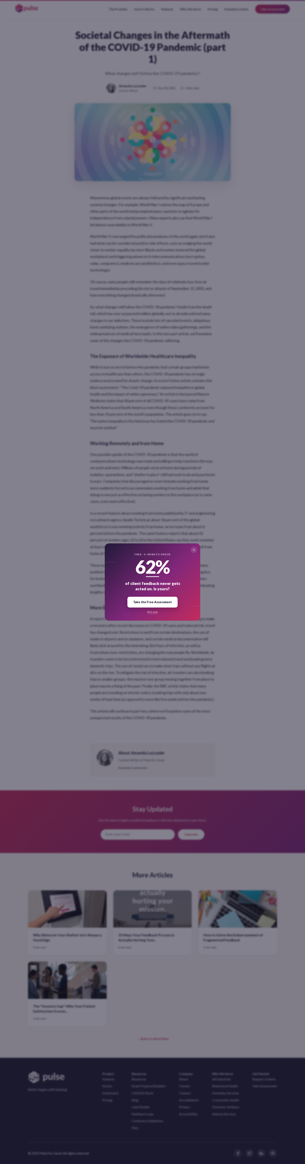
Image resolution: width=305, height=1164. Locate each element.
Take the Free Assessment (152, 602)
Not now (152, 612)
